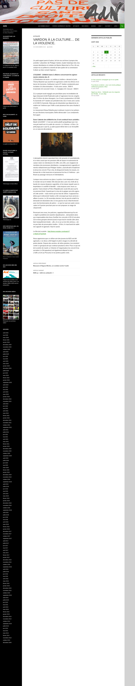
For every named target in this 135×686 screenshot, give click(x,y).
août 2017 (5, 541)
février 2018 (6, 526)
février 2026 (6, 340)
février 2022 (6, 415)
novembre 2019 (7, 477)
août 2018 (5, 512)
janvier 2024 (6, 380)
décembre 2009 (7, 642)
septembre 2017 (7, 538)
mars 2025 (6, 363)
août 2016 (5, 569)
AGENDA (93, 26)
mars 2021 (6, 441)
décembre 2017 (7, 531)
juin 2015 (5, 602)
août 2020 (5, 458)
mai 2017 (5, 548)
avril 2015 (5, 607)
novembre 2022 (7, 401)
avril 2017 (5, 550)
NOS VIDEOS (85, 26)
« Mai (93, 66)
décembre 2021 (7, 420)
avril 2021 (5, 439)
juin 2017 (5, 545)
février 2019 (6, 498)
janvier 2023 (6, 396)
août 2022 (5, 403)
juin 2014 (5, 628)
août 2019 (5, 484)
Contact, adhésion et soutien (61, 26)
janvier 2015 (6, 614)
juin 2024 (5, 373)
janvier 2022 (6, 418)
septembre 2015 (7, 595)
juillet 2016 (6, 571)
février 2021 (6, 444)
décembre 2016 (7, 560)
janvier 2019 (6, 500)
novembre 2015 (7, 590)
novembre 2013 (7, 638)
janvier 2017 (6, 557)
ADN (5, 26)
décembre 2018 (7, 503)
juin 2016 (5, 574)
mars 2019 (6, 496)
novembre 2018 (7, 505)
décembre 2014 (7, 616)
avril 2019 (5, 493)
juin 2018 (5, 517)
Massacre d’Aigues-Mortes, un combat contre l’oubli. (51, 265)
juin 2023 (5, 387)
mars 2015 (6, 609)
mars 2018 (6, 524)
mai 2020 (5, 465)
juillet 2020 (6, 460)
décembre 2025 (7, 344)
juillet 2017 (6, 543)
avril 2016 (5, 578)
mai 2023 (5, 389)
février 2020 (6, 470)
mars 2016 (6, 581)
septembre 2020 (7, 455)
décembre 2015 (7, 588)
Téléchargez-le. (7, 219)
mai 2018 (5, 519)
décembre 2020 (7, 448)
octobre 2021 (6, 425)
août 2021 (5, 429)
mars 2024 (6, 375)
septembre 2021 (7, 427)
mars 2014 (6, 633)
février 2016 (6, 583)
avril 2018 (5, 522)
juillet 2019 (6, 486)
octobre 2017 (6, 536)
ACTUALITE (76, 26)
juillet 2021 (6, 432)
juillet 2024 (6, 370)
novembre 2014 (7, 619)
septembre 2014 (7, 623)
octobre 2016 (6, 564)
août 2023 (5, 385)
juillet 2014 (6, 626)
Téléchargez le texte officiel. (10, 184)
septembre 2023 (7, 382)
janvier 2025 (6, 366)
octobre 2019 (6, 479)
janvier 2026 (6, 342)
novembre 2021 (7, 422)
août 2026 (5, 333)
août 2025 (5, 351)
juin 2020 (5, 463)
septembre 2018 (7, 510)
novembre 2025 (7, 347)
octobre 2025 (6, 349)
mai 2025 (5, 359)
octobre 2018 (6, 507)
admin (50, 47)
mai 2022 (5, 408)
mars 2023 (6, 394)
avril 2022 (5, 411)
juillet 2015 (6, 600)
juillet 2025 (6, 354)
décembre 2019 (7, 474)
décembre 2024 (7, 368)
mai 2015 (5, 604)
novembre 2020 (7, 451)
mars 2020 (6, 467)
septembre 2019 (7, 481)
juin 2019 (5, 489)
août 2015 (5, 597)
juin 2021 (5, 434)
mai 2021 (5, 437)
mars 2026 (6, 337)
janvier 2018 (6, 529)
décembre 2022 (7, 399)
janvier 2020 (6, 472)
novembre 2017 (7, 533)
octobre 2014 (6, 621)
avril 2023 (5, 392)
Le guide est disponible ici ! (10, 144)
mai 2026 (5, 335)
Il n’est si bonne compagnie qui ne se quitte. (105, 79)
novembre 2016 (7, 562)
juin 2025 (5, 356)
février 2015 (6, 612)
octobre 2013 (6, 640)
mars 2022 (6, 413)
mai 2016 (5, 576)
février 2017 (6, 555)
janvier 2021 (6, 446)
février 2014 (6, 635)
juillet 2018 (6, 515)
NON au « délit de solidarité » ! (43, 272)
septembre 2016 (7, 567)
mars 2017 (6, 552)
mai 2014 (5, 630)
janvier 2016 (6, 586)
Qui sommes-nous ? (44, 26)
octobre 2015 (6, 593)
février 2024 (6, 377)
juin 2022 (5, 406)
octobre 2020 (6, 453)
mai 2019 (5, 491)
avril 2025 (5, 361)
